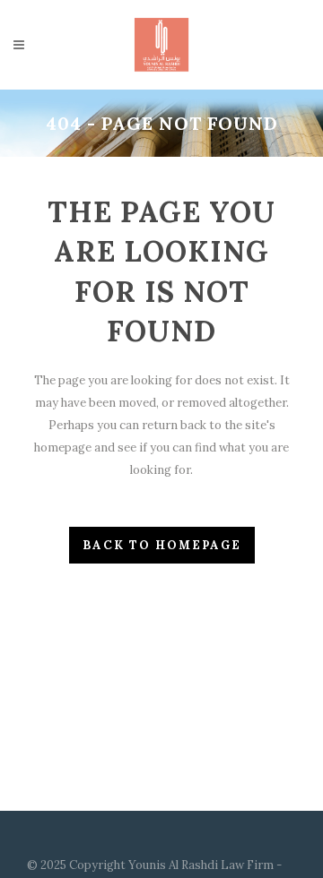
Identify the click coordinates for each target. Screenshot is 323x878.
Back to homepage (162, 545)
